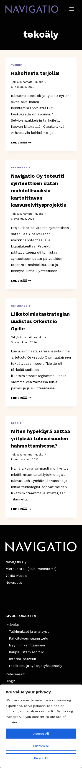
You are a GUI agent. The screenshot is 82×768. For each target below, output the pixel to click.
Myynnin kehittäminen (27, 645)
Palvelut (12, 625)
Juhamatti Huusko (31, 81)
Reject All (41, 758)
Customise (41, 746)
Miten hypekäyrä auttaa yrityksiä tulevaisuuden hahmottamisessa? (40, 438)
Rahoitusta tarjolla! (35, 73)
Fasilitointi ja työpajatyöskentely (35, 666)
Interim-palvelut (22, 659)
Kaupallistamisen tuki (26, 652)
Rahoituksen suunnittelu (28, 638)
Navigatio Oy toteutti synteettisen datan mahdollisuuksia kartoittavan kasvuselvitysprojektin (39, 190)
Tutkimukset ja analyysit (29, 632)
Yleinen (17, 64)
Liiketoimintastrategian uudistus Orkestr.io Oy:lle (40, 321)
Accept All (41, 733)
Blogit (16, 423)
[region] (41, 726)
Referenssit (21, 167)
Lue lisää (21, 142)
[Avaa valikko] (72, 9)
